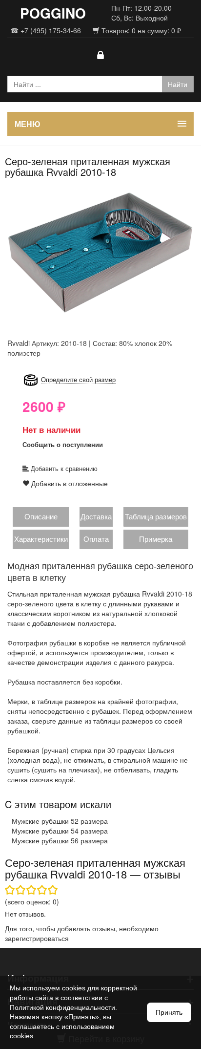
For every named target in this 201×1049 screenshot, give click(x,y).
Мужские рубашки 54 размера (60, 830)
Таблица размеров (156, 516)
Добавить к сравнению (63, 468)
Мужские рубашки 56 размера (60, 840)
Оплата (96, 539)
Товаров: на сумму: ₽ (140, 30)
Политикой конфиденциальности (62, 1007)
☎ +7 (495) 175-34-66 (45, 30)
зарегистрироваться (37, 938)
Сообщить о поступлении (62, 444)
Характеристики (41, 539)
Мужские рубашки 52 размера (60, 821)
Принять (169, 1012)
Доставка (96, 516)
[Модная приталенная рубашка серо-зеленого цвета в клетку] (100, 252)
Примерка (155, 539)
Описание (41, 516)
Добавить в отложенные (68, 483)
